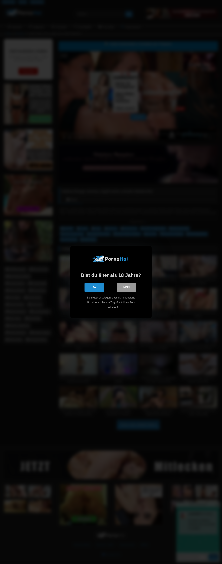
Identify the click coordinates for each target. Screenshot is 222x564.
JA (94, 287)
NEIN (126, 287)
